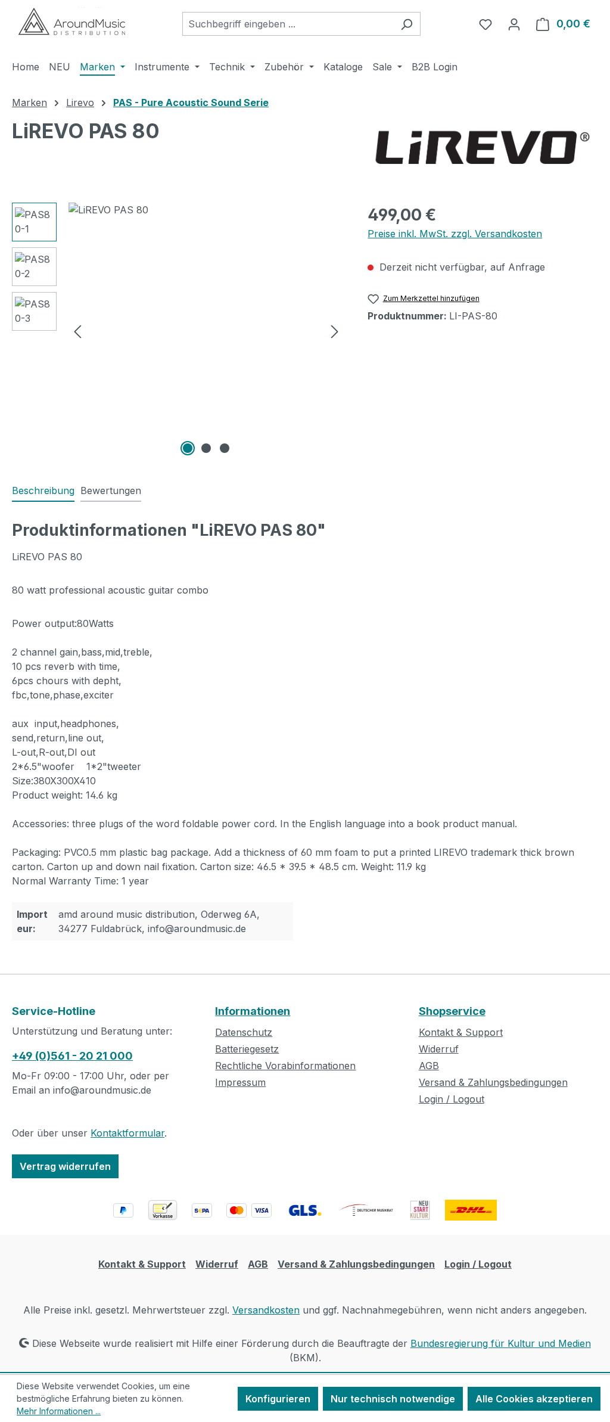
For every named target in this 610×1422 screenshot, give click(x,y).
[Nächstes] (335, 330)
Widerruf (439, 1049)
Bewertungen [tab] (110, 490)
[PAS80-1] (206, 331)
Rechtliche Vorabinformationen (285, 1066)
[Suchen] (407, 24)
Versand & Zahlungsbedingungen (493, 1082)
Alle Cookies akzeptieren (534, 1399)
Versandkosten (266, 1310)
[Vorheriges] (77, 330)
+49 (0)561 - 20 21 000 (72, 1056)
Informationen (252, 1011)
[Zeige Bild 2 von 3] (206, 448)
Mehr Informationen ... (59, 1411)
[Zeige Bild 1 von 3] (187, 448)
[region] (178, 331)
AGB (429, 1066)
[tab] (43, 491)
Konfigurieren (277, 1399)
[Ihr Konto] (514, 24)
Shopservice (452, 1011)
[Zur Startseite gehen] (71, 21)
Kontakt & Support (461, 1032)
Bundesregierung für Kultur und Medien (500, 1343)
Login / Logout (451, 1099)
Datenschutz (243, 1032)
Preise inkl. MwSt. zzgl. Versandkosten (455, 234)
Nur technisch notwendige (393, 1399)
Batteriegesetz (247, 1049)
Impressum (240, 1082)
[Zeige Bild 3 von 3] (224, 448)
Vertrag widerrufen (65, 1166)
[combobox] (287, 24)
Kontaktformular (127, 1133)
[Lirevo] (481, 149)
